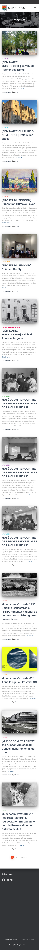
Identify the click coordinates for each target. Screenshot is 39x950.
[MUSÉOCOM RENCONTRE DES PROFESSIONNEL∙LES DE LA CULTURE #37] (19, 380)
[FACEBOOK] (3, 879)
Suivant (23, 857)
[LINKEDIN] (11, 879)
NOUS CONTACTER (11, 940)
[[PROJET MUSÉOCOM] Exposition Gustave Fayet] (19, 180)
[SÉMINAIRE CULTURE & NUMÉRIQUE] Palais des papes (18, 135)
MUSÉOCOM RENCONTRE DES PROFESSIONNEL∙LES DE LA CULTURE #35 (19, 541)
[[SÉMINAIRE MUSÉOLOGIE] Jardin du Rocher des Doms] (19, 42)
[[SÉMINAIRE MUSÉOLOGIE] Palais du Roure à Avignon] (19, 311)
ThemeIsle (27, 945)
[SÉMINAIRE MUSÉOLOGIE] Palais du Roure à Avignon (17, 334)
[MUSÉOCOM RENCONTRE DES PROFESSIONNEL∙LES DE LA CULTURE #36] (19, 449)
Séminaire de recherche (11, 327)
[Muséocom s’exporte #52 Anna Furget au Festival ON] (19, 659)
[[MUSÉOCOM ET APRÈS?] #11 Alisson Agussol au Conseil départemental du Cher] (19, 721)
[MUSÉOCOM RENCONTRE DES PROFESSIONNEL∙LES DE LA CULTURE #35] (19, 518)
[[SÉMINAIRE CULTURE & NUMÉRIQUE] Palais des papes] (19, 111)
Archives (5, 600)
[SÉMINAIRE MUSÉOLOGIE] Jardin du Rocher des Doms (18, 66)
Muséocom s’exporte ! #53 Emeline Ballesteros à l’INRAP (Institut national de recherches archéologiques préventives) (19, 612)
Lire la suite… (21, 88)
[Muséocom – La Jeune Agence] (14, 8)
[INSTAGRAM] (7, 879)
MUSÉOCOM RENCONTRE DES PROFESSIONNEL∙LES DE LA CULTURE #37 (19, 403)
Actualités (6, 58)
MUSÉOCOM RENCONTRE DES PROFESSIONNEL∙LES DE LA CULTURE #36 (19, 472)
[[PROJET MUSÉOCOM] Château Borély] (19, 246)
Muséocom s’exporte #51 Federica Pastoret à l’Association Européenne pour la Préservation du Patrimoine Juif (18, 821)
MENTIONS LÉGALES (27, 940)
